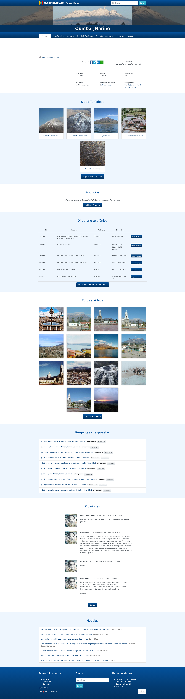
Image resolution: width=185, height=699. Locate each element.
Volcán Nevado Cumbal (51, 136)
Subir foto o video (92, 417)
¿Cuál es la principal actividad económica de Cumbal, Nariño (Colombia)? (73, 479)
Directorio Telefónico (85, 36)
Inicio (142, 691)
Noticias (130, 36)
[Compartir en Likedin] (98, 62)
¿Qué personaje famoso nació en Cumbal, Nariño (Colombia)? (68, 441)
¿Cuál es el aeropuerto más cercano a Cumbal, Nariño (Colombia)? (70, 458)
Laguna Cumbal (106, 136)
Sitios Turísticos (58, 36)
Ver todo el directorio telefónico (92, 284)
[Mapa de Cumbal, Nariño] (49, 57)
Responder (101, 441)
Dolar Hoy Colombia (123, 682)
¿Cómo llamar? (106, 85)
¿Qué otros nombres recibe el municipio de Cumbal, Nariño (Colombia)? (72, 452)
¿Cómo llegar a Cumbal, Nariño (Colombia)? (62, 474)
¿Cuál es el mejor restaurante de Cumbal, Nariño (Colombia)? (68, 468)
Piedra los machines (92, 169)
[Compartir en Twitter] (94, 62)
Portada (69, 3)
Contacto (46, 684)
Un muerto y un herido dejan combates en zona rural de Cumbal (64, 639)
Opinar (92, 605)
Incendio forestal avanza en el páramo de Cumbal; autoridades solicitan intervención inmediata (76, 629)
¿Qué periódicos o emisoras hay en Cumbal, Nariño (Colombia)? (69, 485)
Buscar (142, 3)
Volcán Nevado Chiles (79, 136)
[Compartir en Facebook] (91, 62)
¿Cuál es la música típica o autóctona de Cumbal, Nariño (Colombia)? (71, 490)
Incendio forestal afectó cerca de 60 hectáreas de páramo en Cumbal (66, 634)
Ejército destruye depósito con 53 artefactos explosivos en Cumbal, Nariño (68, 651)
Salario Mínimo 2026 (123, 684)
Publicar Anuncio (92, 205)
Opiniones (120, 36)
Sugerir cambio (136, 236)
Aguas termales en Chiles (133, 136)
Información (45, 36)
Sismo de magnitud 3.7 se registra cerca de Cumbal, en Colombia (65, 655)
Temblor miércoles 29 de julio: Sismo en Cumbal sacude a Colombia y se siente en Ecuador (74, 660)
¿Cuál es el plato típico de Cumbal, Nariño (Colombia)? (65, 447)
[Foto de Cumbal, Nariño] (51, 319)
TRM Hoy (119, 686)
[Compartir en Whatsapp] (101, 62)
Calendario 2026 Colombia (126, 679)
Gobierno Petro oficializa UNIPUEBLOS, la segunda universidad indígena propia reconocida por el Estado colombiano (84, 644)
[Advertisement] (92, 49)
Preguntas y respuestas (104, 36)
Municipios (77, 3)
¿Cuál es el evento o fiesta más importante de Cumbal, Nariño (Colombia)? (73, 463)
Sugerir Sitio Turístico (92, 176)
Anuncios (70, 36)
